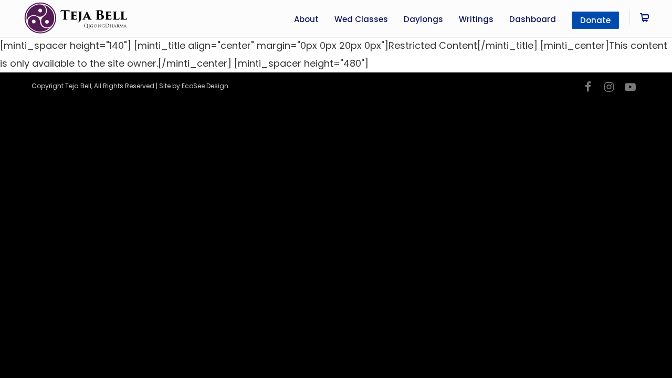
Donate (595, 20)
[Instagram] (609, 87)
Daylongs (423, 19)
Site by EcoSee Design (193, 85)
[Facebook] (588, 87)
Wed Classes (361, 19)
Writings (476, 19)
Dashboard (532, 19)
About (306, 19)
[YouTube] (630, 87)
